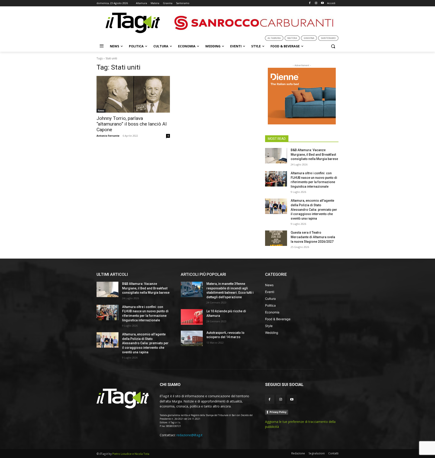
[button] (333, 46)
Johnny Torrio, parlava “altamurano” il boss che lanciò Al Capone (132, 124)
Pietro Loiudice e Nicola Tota (130, 454)
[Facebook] (309, 3)
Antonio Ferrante (108, 135)
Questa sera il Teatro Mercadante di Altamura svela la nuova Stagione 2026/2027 (313, 237)
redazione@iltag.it (189, 435)
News (101, 110)
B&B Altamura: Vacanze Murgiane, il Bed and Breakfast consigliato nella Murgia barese (314, 154)
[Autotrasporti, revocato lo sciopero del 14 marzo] (192, 338)
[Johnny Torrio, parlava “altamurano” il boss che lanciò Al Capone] (133, 94)
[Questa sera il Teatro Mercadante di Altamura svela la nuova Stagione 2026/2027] (276, 238)
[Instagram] (316, 3)
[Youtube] (322, 3)
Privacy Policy (278, 412)
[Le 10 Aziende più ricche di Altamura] (192, 317)
